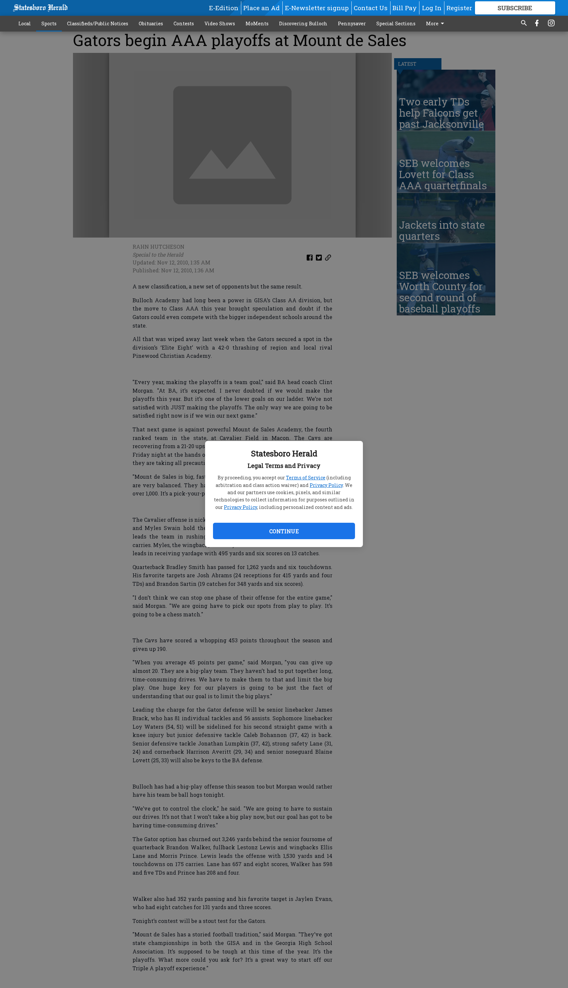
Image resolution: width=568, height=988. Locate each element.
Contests (184, 23)
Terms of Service (305, 477)
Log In (431, 8)
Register (459, 8)
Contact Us (371, 8)
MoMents (257, 23)
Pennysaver (352, 23)
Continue (284, 531)
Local (24, 23)
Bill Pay (404, 8)
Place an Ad (261, 8)
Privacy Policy (326, 485)
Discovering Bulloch (303, 23)
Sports (49, 23)
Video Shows (219, 23)
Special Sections (395, 23)
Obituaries (151, 23)
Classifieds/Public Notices (97, 23)
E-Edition (223, 8)
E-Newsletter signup (317, 8)
